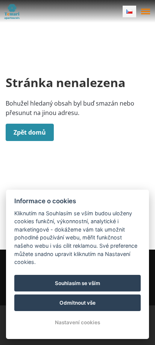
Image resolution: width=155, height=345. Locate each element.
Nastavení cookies (77, 322)
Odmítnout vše (77, 303)
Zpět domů (30, 132)
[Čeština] (129, 11)
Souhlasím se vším (77, 283)
